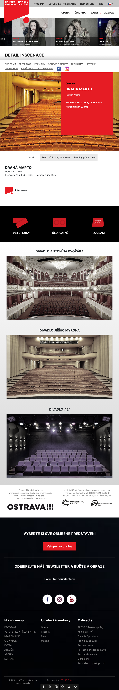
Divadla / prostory (88, 636)
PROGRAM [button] (39, 4)
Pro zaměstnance (87, 654)
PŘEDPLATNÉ (59, 233)
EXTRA (8, 645)
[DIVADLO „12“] (59, 446)
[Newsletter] (69, 687)
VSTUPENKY (21, 233)
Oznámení (83, 658)
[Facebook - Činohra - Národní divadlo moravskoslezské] (59, 69)
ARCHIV (8, 654)
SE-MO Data (66, 680)
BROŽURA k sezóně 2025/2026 (37, 68)
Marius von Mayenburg (10, 44)
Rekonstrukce (85, 645)
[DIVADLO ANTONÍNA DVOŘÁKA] (59, 288)
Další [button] (101, 4)
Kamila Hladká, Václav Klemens (56, 44)
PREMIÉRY (39, 64)
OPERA (65, 12)
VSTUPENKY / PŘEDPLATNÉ (20, 631)
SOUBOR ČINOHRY (58, 64)
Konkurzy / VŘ (85, 631)
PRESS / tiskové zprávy (91, 627)
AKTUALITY (77, 64)
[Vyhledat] (63, 687)
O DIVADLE (10, 640)
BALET (94, 12)
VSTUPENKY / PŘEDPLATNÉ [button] (62, 4)
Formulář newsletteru (59, 579)
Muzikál (45, 640)
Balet (44, 636)
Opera (44, 627)
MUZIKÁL (108, 12)
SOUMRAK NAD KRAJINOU (14, 41)
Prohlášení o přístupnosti (91, 663)
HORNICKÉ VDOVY (53, 41)
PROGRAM (10, 64)
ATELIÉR (8, 649)
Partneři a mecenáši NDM (92, 649)
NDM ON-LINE (12, 636)
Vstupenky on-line (59, 546)
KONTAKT (9, 658)
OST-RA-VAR (11, 68)
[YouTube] (50, 687)
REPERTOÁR (25, 64)
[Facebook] (43, 687)
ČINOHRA (80, 12)
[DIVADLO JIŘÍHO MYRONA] (59, 367)
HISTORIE (91, 64)
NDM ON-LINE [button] (87, 4)
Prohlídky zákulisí (87, 640)
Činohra (45, 631)
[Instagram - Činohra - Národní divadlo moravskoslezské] (67, 69)
